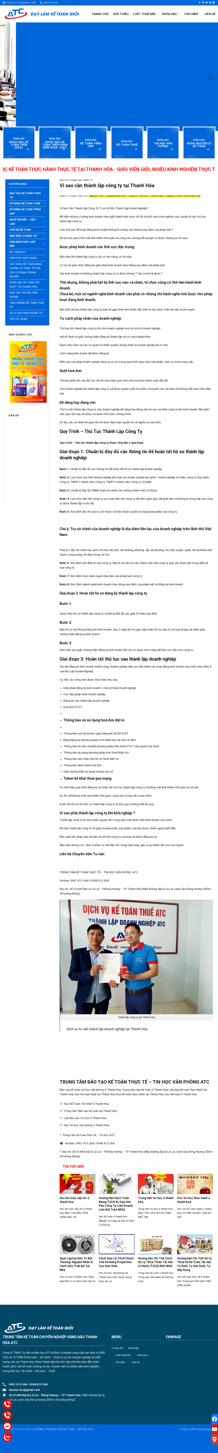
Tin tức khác (18, 319)
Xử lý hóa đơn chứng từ (26, 313)
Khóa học (169, 14)
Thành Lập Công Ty (86, 208)
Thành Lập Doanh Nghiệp (131, 208)
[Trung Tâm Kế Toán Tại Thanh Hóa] (42, 14)
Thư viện (191, 14)
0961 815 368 (18, 1384)
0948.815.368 (105, 1143)
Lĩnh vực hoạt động (23, 258)
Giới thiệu (121, 14)
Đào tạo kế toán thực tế (25, 195)
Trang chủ (100, 14)
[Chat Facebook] (7, 1426)
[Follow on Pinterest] (214, 2)
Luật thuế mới (144, 14)
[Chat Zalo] (7, 1437)
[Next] (210, 76)
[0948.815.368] (7, 1415)
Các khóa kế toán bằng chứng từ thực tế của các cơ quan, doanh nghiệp (26, 270)
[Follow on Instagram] (203, 2)
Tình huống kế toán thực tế (27, 304)
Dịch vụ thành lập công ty (76, 180)
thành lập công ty (93, 813)
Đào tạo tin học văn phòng (23, 294)
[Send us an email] (210, 2)
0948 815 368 (38, 1384)
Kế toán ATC (18, 252)
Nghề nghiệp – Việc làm (23, 221)
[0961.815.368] (7, 1404)
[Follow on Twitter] (207, 2)
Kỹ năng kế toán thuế (25, 203)
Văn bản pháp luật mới (23, 243)
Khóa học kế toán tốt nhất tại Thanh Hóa (25, 284)
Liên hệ (210, 14)
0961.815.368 (85, 1143)
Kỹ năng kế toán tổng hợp (25, 211)
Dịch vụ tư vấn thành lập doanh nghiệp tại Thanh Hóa (106, 1029)
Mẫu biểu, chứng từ (23, 235)
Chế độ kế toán (20, 229)
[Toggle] (44, 195)
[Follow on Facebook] (200, 2)
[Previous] (7, 76)
